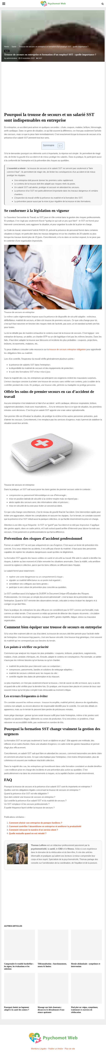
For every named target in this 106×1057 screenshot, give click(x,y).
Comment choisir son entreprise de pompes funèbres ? (35, 823)
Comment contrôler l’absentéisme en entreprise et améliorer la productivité (45, 826)
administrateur (11, 58)
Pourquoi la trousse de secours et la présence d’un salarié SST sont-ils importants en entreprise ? (48, 786)
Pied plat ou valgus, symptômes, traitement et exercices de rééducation (84, 1009)
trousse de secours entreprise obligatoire (67, 349)
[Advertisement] (53, 89)
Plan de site (70, 1048)
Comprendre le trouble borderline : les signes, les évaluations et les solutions (19, 966)
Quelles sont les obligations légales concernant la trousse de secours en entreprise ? (42, 790)
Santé (7, 51)
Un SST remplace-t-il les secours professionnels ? (26, 804)
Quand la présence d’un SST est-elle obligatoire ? (26, 793)
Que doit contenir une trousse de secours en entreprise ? (29, 797)
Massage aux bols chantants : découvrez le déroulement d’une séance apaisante (51, 1009)
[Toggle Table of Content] (59, 145)
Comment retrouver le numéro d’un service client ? (33, 830)
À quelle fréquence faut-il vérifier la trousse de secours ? (29, 807)
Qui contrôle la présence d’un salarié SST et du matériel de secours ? (35, 800)
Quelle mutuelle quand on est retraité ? (27, 833)
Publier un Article (55, 1048)
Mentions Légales (39, 1048)
